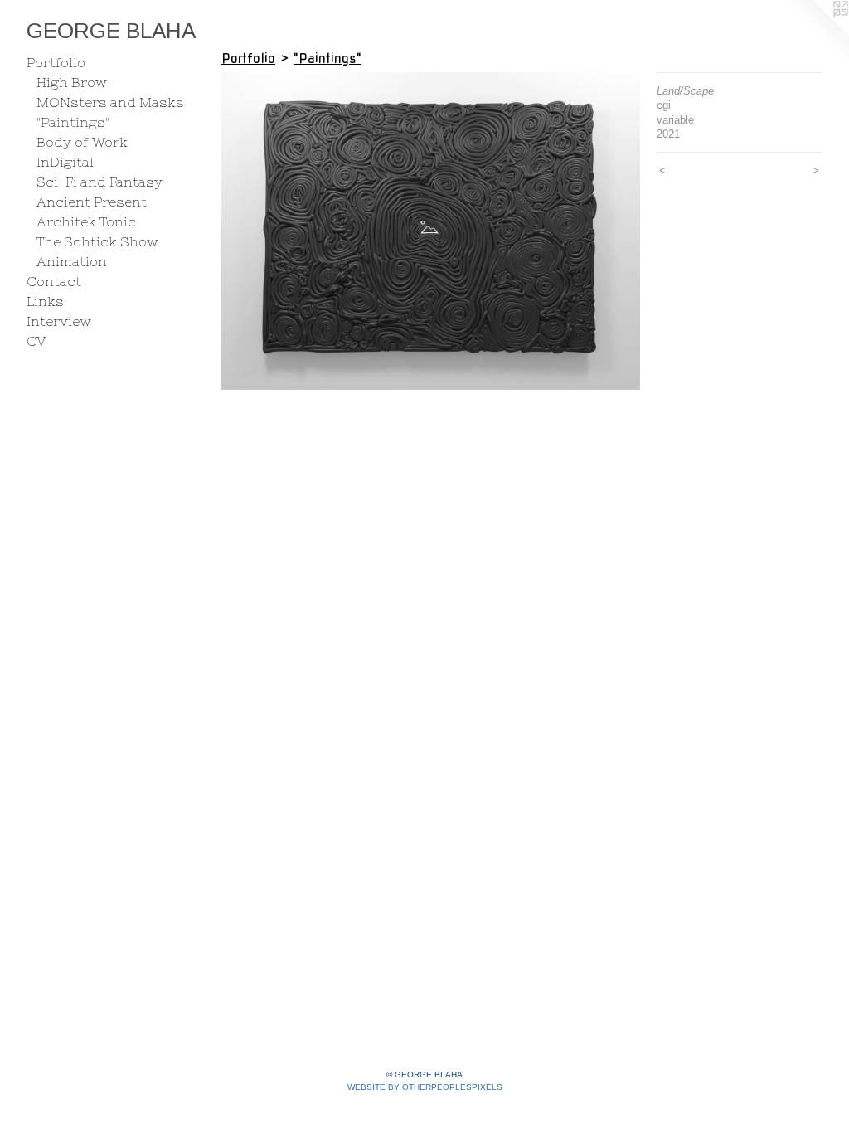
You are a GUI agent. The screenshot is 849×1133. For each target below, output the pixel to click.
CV (36, 340)
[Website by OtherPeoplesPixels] (816, 33)
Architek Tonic (86, 221)
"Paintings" (72, 121)
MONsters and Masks (110, 102)
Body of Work (82, 141)
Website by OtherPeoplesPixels (424, 1087)
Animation (71, 261)
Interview (59, 321)
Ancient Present (91, 201)
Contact (54, 281)
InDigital (65, 161)
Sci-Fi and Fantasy (99, 181)
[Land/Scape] (430, 231)
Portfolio (56, 62)
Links (45, 301)
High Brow (71, 82)
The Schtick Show (97, 241)
